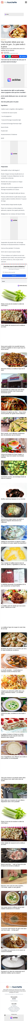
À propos (14, 1005)
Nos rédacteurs (14, 1006)
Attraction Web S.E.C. (11, 994)
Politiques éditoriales (14, 1010)
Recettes (14, 998)
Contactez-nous (14, 1011)
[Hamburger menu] (26, 2)
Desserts (14, 999)
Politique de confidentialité (14, 1009)
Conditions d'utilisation (14, 1007)
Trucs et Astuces (14, 1000)
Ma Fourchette (6, 52)
